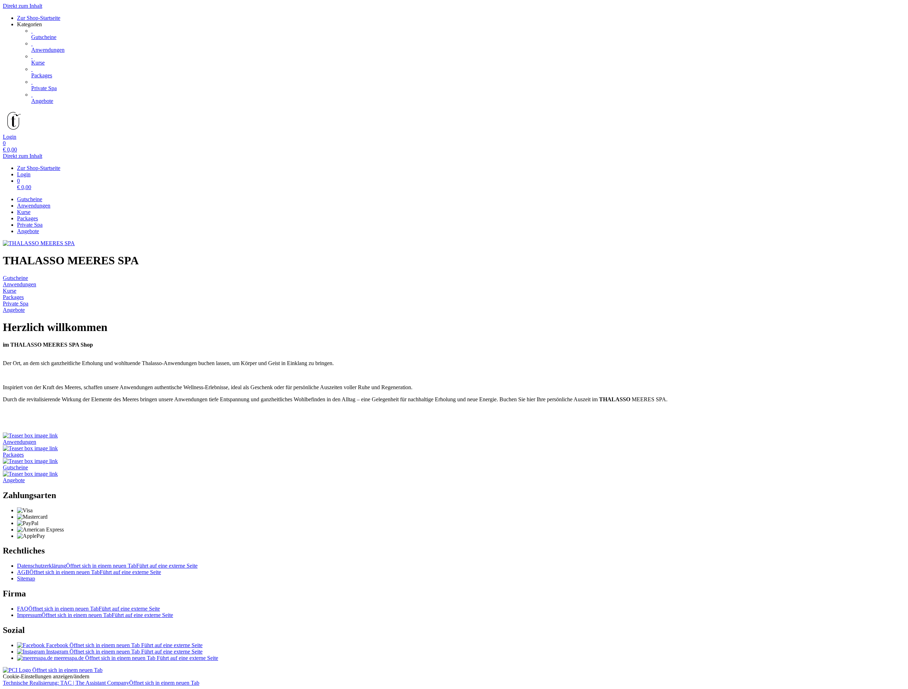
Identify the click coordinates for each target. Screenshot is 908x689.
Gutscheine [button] (15, 467)
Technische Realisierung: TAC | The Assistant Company (101, 683)
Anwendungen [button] (19, 442)
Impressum (95, 615)
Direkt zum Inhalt (22, 6)
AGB (89, 572)
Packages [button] (13, 455)
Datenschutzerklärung (107, 566)
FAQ (88, 609)
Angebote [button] (14, 480)
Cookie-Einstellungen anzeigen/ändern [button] (46, 676)
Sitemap (26, 578)
